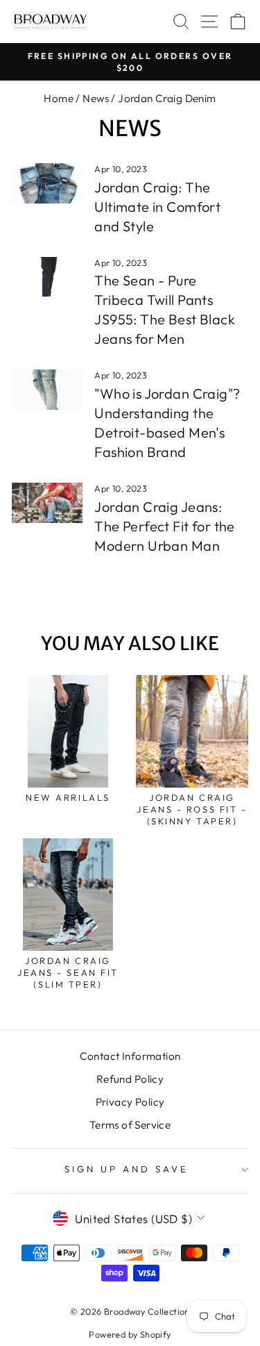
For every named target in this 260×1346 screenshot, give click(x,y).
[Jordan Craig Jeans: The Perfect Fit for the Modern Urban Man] (47, 503)
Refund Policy (130, 1079)
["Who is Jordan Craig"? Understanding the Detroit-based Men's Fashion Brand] (47, 389)
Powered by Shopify (130, 1334)
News (96, 98)
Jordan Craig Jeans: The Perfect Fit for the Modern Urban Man (164, 526)
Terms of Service (130, 1124)
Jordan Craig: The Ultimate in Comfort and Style (157, 206)
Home (58, 98)
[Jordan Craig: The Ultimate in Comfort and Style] (47, 183)
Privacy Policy (130, 1101)
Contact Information (130, 1056)
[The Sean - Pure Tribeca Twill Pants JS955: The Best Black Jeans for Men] (47, 277)
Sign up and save (126, 1168)
